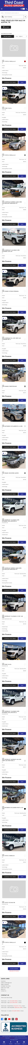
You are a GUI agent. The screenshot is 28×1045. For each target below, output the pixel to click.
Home (2, 13)
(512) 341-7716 (17, 1005)
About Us (3, 989)
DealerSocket (12, 1037)
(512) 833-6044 (13, 1001)
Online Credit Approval (6, 982)
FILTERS (7, 27)
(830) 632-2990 (18, 1007)
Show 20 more (14, 968)
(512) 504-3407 (13, 1002)
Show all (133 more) (14, 971)
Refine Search (7, 36)
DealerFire (3, 1037)
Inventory (3, 981)
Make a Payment (5, 984)
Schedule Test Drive (10, 82)
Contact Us (3, 991)
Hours (19, 1001)
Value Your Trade (5, 987)
